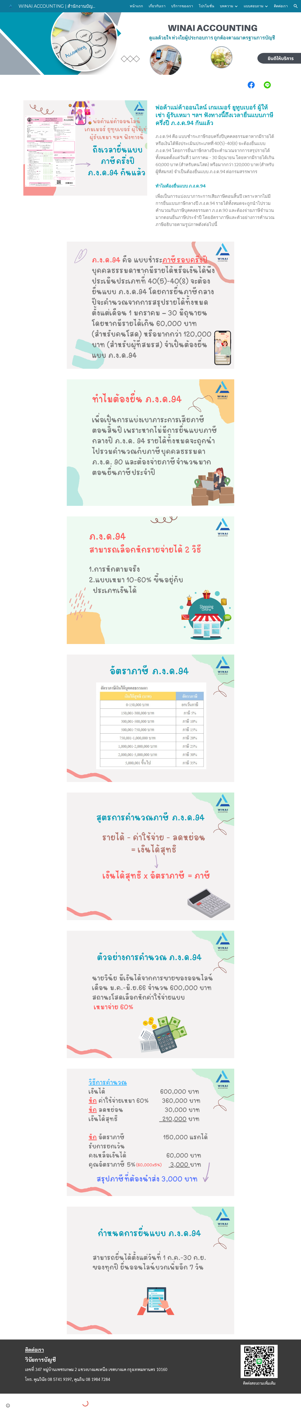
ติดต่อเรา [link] (281, 6)
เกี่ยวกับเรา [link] (157, 6)
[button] (295, 6)
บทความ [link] (226, 6)
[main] (216, 115)
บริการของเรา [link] (182, 6)
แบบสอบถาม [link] (254, 6)
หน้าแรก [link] (136, 6)
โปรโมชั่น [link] (206, 6)
